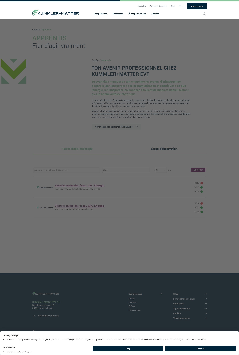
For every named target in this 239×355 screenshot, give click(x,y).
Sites (173, 6)
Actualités (142, 6)
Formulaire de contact (158, 6)
